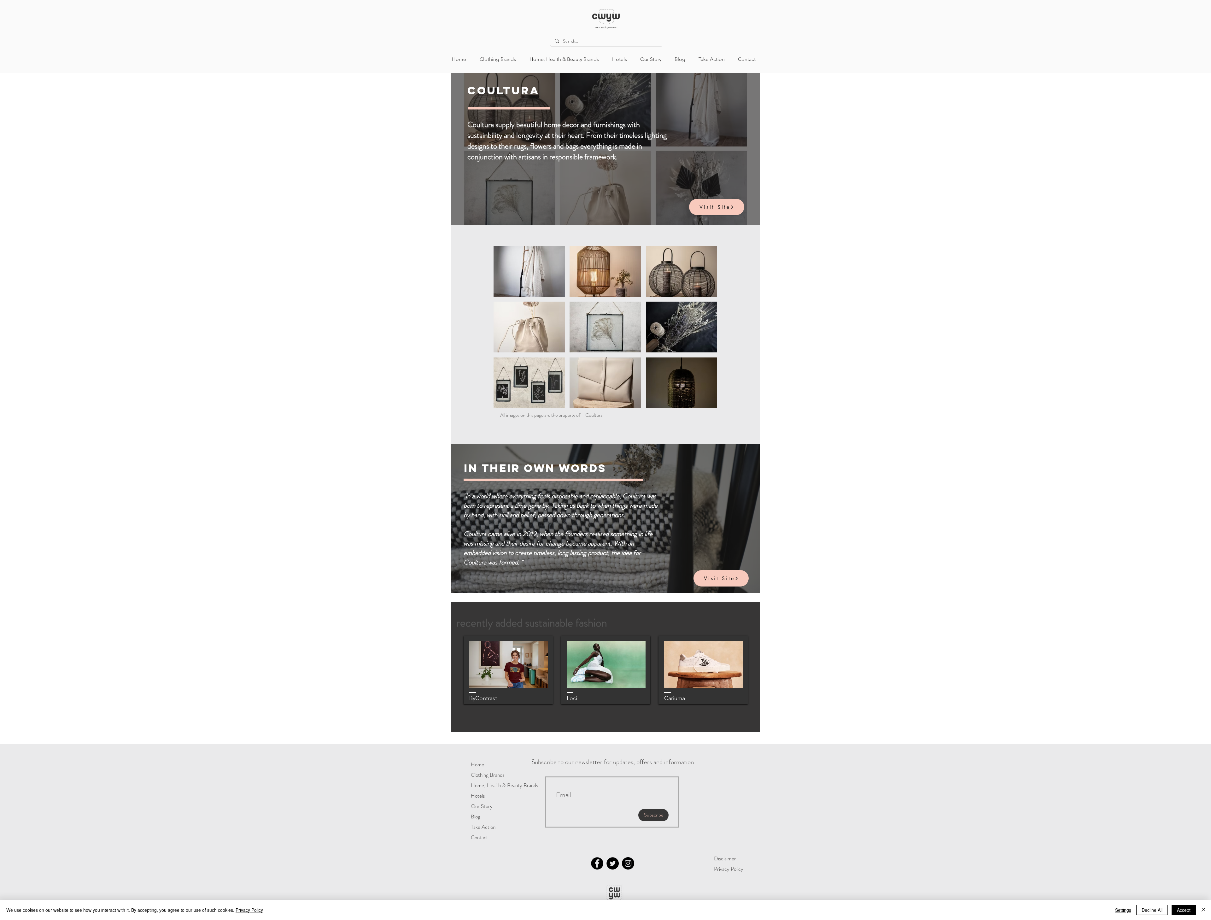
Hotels (478, 795)
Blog (475, 816)
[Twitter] (612, 863)
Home (477, 764)
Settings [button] (1123, 910)
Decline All (1152, 910)
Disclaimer (725, 858)
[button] (529, 271)
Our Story (482, 806)
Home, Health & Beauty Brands (491, 785)
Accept (1184, 910)
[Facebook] (597, 863)
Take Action (483, 827)
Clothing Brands (487, 775)
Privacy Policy (728, 869)
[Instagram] (628, 863)
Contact (479, 837)
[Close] (1203, 910)
